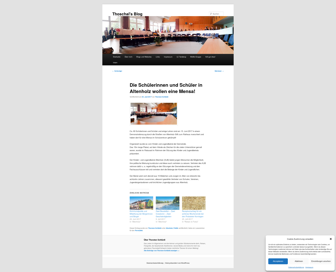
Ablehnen (299, 261)
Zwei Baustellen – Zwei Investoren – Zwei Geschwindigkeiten (165, 214)
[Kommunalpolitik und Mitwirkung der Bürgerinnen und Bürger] (141, 203)
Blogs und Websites (144, 56)
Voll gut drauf (210, 56)
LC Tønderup (181, 56)
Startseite (116, 56)
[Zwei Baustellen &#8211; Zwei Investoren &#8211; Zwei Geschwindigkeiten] (167, 203)
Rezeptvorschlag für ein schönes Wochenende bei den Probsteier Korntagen (193, 214)
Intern (115, 62)
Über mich (128, 56)
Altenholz (169, 228)
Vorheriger (117, 71)
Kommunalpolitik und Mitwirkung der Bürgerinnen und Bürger (141, 214)
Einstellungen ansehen (321, 261)
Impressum (309, 267)
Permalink (139, 230)
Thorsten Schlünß (161, 97)
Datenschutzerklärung (296, 267)
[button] (330, 239)
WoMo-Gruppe (195, 56)
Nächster (219, 71)
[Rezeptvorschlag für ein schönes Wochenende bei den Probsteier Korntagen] (194, 203)
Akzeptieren (278, 261)
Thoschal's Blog (127, 14)
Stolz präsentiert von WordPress (177, 263)
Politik (176, 228)
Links (158, 56)
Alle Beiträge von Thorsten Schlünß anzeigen (161, 250)
